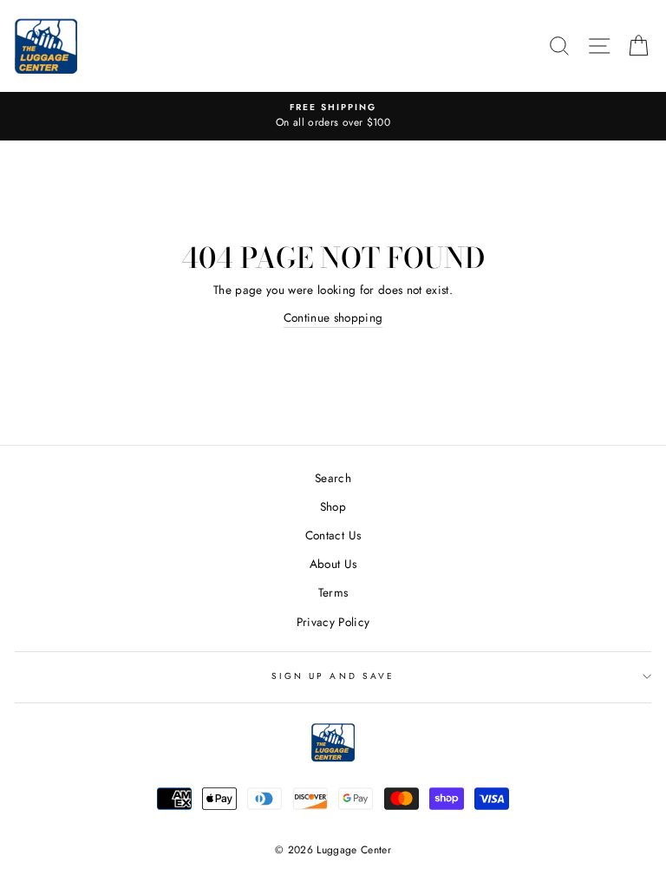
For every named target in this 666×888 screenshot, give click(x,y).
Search (333, 477)
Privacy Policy (333, 621)
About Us (333, 563)
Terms (333, 592)
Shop (333, 506)
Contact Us (333, 535)
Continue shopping (333, 317)
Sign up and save (333, 675)
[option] (333, 116)
